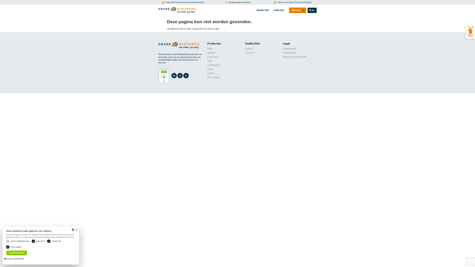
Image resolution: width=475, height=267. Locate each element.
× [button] (76, 230)
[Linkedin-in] (174, 75)
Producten (263, 10)
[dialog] (40, 246)
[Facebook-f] (180, 75)
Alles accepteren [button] (16, 253)
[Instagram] (186, 75)
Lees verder (70, 237)
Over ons (279, 10)
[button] (312, 10)
